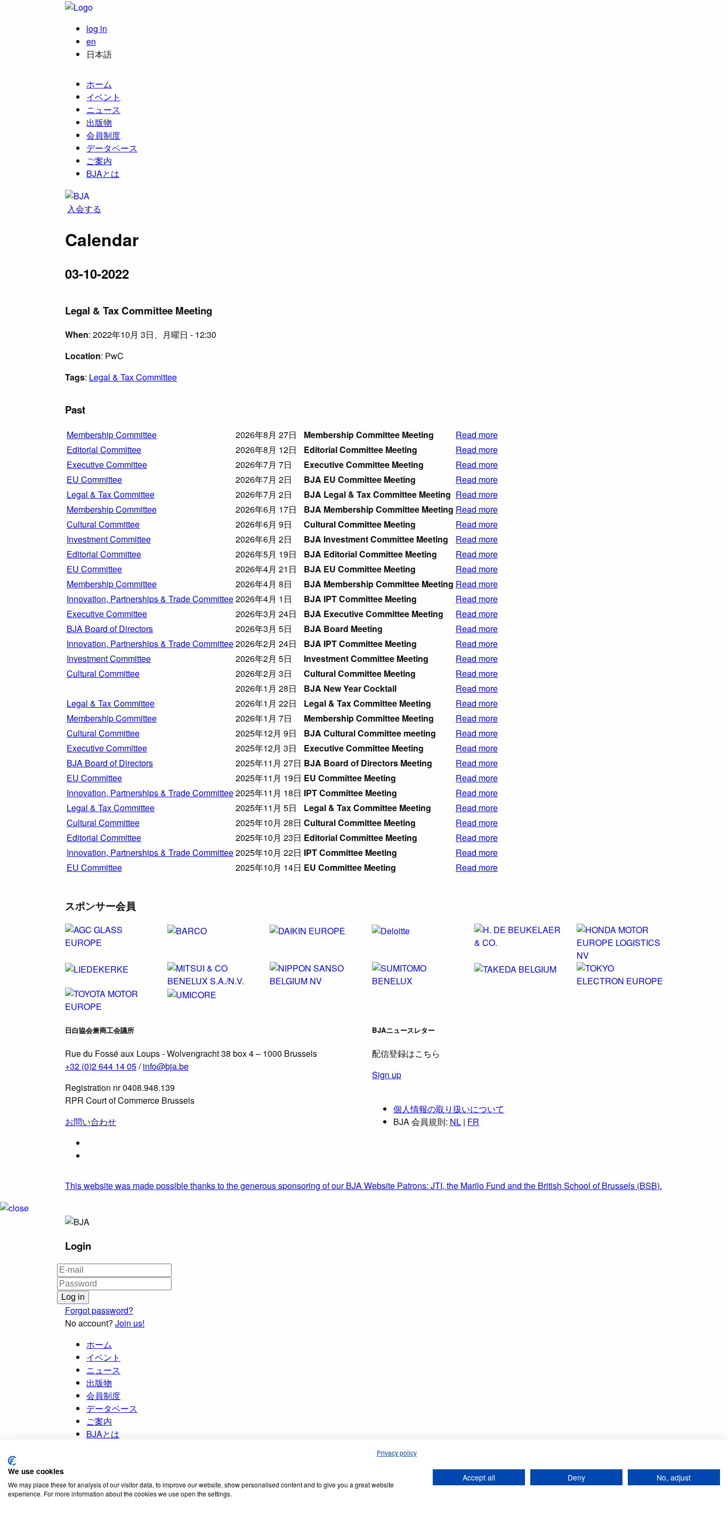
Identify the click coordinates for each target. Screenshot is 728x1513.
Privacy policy (397, 1452)
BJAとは (102, 173)
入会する (84, 209)
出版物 (99, 122)
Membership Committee (112, 434)
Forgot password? (99, 1310)
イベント (103, 97)
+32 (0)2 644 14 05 (100, 1066)
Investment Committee (109, 539)
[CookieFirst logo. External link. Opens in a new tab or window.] (12, 1461)
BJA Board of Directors (110, 628)
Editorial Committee (104, 449)
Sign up (386, 1075)
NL (455, 1121)
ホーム (99, 84)
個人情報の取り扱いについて (448, 1109)
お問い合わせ (90, 1121)
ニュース (103, 109)
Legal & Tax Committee (133, 377)
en (91, 41)
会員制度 (103, 135)
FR (473, 1121)
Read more (477, 434)
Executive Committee (107, 464)
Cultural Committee (103, 524)
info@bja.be (166, 1066)
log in (96, 28)
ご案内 (99, 161)
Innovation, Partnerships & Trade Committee (150, 599)
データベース (111, 148)
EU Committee (94, 479)
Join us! (129, 1323)
